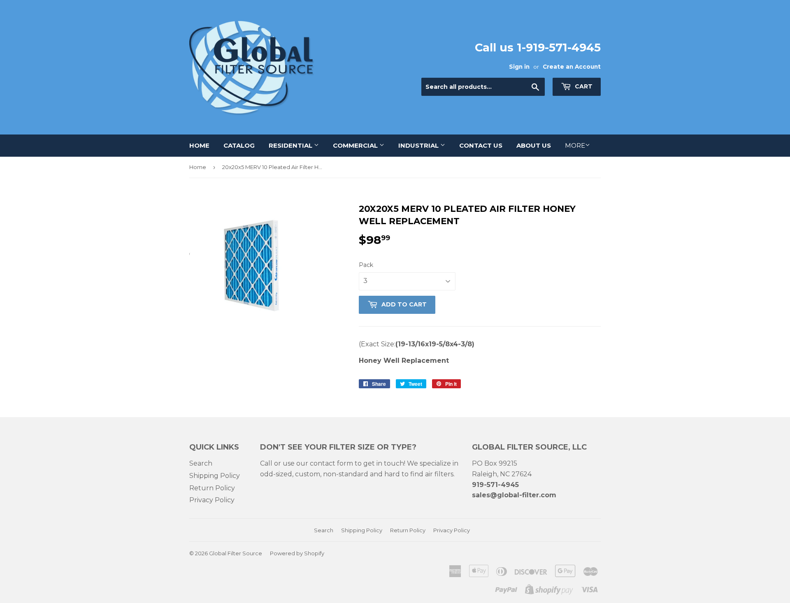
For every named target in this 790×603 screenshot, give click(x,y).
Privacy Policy (212, 500)
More (575, 145)
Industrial (419, 145)
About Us (533, 145)
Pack (366, 265)
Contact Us (480, 145)
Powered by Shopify (297, 553)
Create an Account (572, 66)
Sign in (519, 66)
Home (199, 145)
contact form (331, 463)
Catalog (239, 145)
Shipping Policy (214, 476)
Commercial (356, 145)
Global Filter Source (235, 553)
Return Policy (212, 488)
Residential (291, 145)
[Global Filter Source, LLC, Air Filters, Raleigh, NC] (410, 562)
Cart (582, 86)
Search (200, 463)
